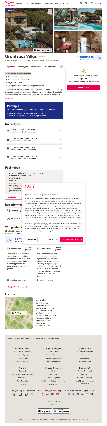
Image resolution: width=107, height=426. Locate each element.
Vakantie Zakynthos (53, 355)
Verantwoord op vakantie (22, 374)
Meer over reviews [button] (12, 234)
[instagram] (20, 395)
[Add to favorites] (50, 11)
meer (43, 276)
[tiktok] (26, 395)
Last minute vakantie (84, 352)
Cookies (53, 374)
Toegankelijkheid (53, 378)
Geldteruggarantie (84, 378)
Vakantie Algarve (53, 362)
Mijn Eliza (85, 374)
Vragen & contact (85, 371)
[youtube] (32, 395)
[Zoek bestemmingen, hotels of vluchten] (81, 3)
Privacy (53, 371)
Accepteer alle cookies (70, 239)
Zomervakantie (85, 358)
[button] (29, 30)
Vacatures (22, 378)
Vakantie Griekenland (22, 352)
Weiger (51, 239)
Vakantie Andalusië (53, 358)
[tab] (10, 66)
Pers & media (22, 381)
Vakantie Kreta (53, 352)
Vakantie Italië (22, 358)
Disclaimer (53, 384)
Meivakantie (85, 355)
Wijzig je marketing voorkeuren (53, 381)
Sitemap (22, 384)
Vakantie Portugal (22, 362)
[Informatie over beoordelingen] (93, 59)
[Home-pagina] (9, 3)
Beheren (30, 239)
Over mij (22, 371)
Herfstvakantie (85, 362)
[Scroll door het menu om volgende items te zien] (61, 66)
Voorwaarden (41, 419)
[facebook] (14, 395)
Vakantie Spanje (22, 355)
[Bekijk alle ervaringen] (90, 58)
